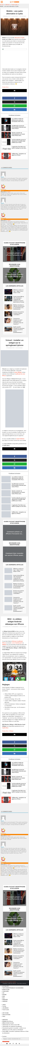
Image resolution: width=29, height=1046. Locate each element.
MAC (3, 998)
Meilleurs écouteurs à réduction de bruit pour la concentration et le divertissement (18, 307)
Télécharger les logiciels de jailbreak (12, 1026)
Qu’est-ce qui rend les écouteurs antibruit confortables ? (18, 313)
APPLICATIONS (6, 1014)
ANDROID (4, 1001)
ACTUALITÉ (5, 986)
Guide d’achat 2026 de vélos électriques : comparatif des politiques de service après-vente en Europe (18, 299)
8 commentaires (15, 626)
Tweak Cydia (5, 1009)
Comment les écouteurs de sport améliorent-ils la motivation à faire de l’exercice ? (18, 321)
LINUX (4, 1004)
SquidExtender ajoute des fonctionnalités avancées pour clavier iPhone (19, 127)
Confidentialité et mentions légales (8, 982)
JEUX (3, 1016)
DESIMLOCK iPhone (7, 1021)
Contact (4, 1036)
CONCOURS (5, 991)
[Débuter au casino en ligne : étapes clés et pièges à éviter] (8, 291)
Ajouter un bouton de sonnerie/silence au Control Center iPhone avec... (18, 134)
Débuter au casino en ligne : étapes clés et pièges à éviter (18, 291)
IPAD (3, 996)
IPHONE (4, 994)
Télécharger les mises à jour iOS (10, 1024)
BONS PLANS (5, 989)
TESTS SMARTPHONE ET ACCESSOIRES (12, 988)
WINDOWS (5, 999)
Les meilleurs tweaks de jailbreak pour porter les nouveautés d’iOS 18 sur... (18, 120)
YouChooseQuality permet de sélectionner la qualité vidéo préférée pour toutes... (19, 141)
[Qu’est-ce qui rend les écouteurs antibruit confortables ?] (8, 313)
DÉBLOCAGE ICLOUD (8, 1023)
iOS (3, 993)
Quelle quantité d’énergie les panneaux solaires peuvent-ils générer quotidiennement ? (18, 329)
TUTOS (4, 1006)
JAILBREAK (5, 1008)
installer (16, 642)
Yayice (8, 191)
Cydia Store (6, 87)
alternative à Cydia (19, 37)
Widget (11, 731)
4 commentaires (14, 16)
